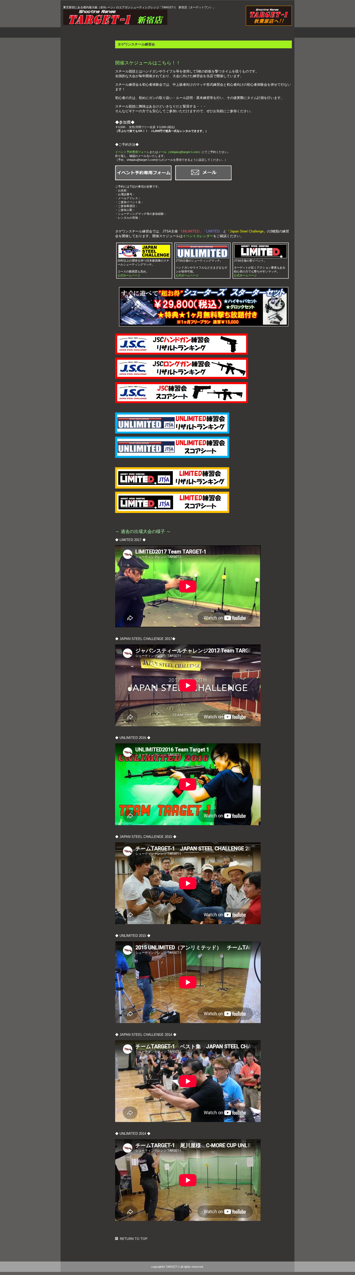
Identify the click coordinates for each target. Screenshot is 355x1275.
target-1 (119, 17)
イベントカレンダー (198, 236)
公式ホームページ (128, 275)
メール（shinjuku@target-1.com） (180, 151)
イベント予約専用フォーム (132, 151)
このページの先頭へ (132, 1238)
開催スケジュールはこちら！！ (148, 62)
